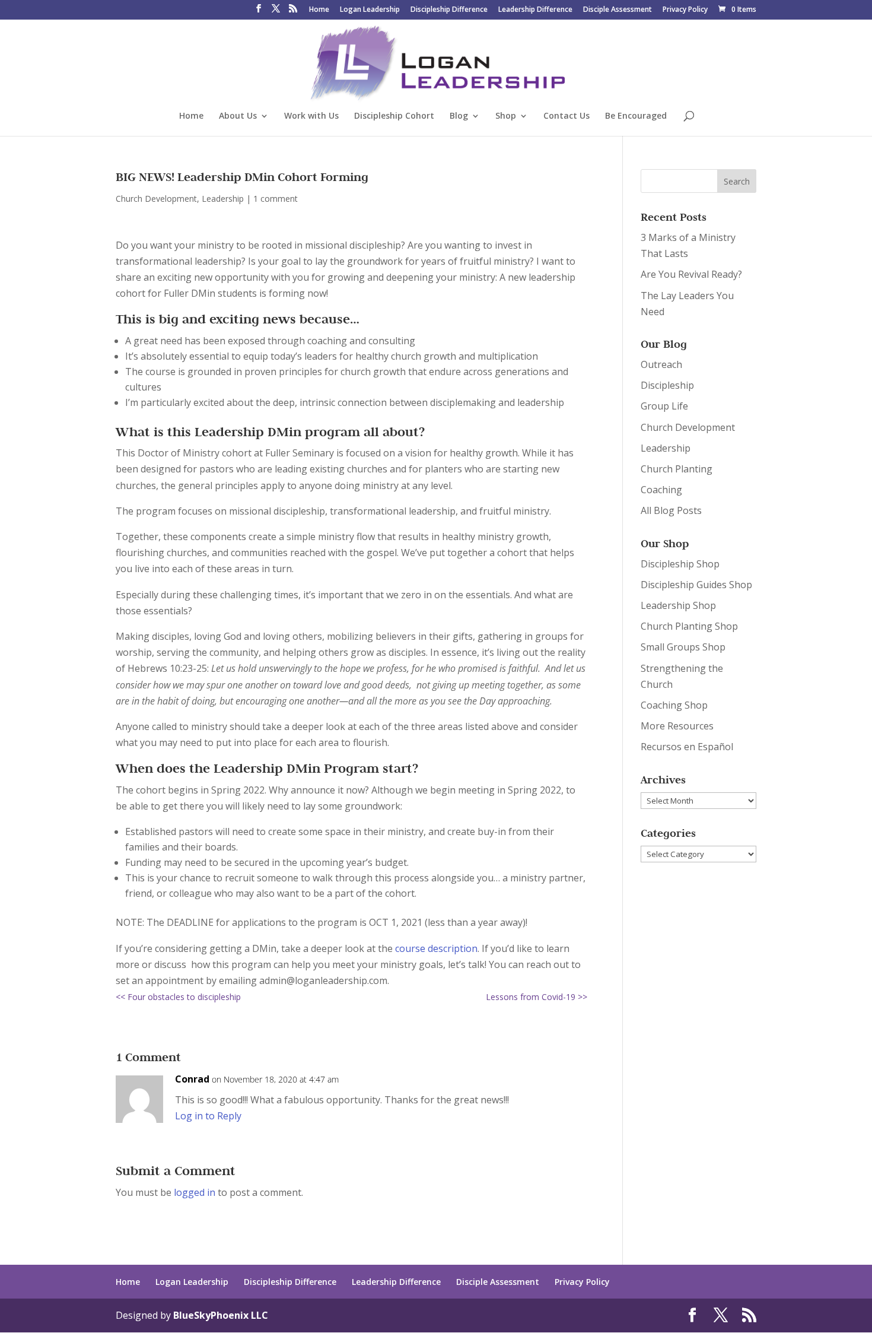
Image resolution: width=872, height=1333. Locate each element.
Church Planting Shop (689, 626)
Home (319, 10)
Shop (505, 116)
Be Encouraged (636, 116)
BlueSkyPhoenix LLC (220, 1315)
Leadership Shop (678, 605)
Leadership (223, 198)
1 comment (275, 198)
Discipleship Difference (449, 10)
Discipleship (667, 385)
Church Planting (676, 468)
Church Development (156, 198)
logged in (194, 1192)
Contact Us (566, 116)
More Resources (677, 725)
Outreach (661, 364)
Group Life (664, 405)
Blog (459, 116)
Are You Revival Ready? (691, 274)
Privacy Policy (685, 10)
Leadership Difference (535, 10)
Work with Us (311, 116)
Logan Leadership (370, 10)
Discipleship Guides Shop (696, 584)
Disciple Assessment (617, 10)
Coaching (661, 489)
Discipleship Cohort (394, 116)
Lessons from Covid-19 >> (536, 996)
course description (436, 948)
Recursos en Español (687, 746)
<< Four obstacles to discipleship (178, 996)
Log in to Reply (208, 1115)
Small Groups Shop (683, 646)
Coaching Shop (674, 705)
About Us (238, 116)
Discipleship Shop (680, 563)
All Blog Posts (671, 510)
